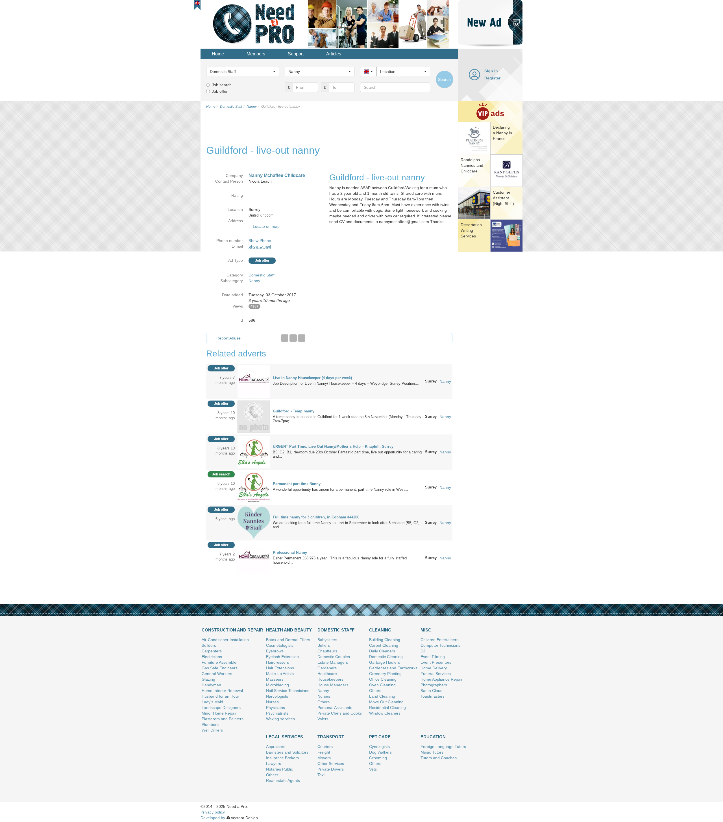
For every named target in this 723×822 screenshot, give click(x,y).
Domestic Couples (333, 656)
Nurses (272, 702)
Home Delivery (434, 668)
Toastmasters (433, 696)
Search (444, 79)
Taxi (321, 775)
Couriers (325, 746)
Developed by (213, 817)
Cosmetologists (279, 645)
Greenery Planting (385, 673)
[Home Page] (254, 23)
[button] (197, 3)
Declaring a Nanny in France (502, 133)
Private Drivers (330, 769)
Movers (324, 758)
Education (433, 736)
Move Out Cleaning (386, 702)
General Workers (217, 673)
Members (256, 53)
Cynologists (379, 746)
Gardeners (327, 668)
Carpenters (212, 651)
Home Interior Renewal (222, 690)
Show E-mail (260, 246)
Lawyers (273, 763)
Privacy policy (213, 812)
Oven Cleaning (382, 685)
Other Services (330, 763)
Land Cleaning (382, 696)
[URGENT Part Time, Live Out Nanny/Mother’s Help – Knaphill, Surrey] (254, 451)
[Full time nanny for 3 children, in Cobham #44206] (254, 522)
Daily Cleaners (382, 651)
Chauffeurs (327, 651)
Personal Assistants (334, 707)
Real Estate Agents (283, 780)
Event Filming (433, 656)
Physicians (275, 707)
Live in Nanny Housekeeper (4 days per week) (312, 378)
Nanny (254, 280)
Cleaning (380, 630)
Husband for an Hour (220, 696)
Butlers (323, 645)
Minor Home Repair (219, 713)
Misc (426, 630)
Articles (333, 53)
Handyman (211, 685)
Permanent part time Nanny (297, 484)
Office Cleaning (383, 679)
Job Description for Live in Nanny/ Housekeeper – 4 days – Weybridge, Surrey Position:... (346, 383)
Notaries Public (279, 769)
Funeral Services (436, 673)
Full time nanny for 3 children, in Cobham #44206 (316, 517)
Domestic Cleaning (386, 656)
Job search (222, 85)
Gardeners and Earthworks (393, 668)
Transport (330, 736)
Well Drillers (212, 730)
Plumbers (210, 724)
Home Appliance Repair (442, 679)
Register (492, 78)
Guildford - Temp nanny (293, 411)
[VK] (301, 338)
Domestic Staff (262, 275)
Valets (322, 719)
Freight (323, 752)
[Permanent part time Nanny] (254, 487)
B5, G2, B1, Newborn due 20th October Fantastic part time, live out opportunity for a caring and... (347, 454)
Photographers (434, 685)
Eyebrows (275, 651)
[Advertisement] (490, 340)
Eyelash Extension (282, 656)
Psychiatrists (277, 713)
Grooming (378, 758)
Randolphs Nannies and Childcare (472, 165)
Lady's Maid (212, 702)
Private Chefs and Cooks (339, 713)
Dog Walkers (380, 752)
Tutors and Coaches (439, 758)
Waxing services (280, 719)
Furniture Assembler (220, 662)
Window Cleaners (384, 713)
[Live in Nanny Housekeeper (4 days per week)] (254, 381)
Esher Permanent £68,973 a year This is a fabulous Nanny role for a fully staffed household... (340, 560)
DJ (423, 651)
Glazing (208, 679)
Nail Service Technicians (287, 690)
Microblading (277, 685)
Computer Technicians (440, 645)
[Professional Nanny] (254, 557)
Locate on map (266, 226)
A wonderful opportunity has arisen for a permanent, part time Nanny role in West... (340, 489)
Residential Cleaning (387, 707)
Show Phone (260, 240)
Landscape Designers (221, 707)
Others (323, 702)
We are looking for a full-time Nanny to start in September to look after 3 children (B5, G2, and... (346, 525)
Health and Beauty (289, 630)
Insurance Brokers (282, 758)
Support (296, 53)
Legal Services (284, 736)
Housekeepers (330, 679)
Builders (209, 645)
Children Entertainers (439, 639)
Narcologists (277, 696)
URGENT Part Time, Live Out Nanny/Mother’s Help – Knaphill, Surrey (333, 446)
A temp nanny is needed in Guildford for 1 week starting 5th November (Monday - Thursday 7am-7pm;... (347, 419)
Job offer (220, 91)
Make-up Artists (280, 673)
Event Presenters (436, 662)
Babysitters (327, 639)
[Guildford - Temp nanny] (254, 416)
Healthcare (327, 673)
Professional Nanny (290, 552)
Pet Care (380, 736)
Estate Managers (332, 662)
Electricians (212, 656)
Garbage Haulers (384, 662)
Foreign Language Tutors (443, 746)
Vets (373, 769)
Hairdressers (277, 662)
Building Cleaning (384, 639)
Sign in (491, 71)
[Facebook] (284, 338)
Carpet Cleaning (383, 645)
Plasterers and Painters (222, 719)
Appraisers (275, 746)
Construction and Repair (232, 630)
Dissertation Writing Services (471, 230)
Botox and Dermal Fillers (288, 639)
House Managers (332, 685)
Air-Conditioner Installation (225, 639)
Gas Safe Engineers (220, 668)
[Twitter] (293, 338)
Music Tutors (432, 752)
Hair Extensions (280, 668)
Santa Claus (431, 690)
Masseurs (275, 679)
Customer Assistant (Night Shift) (503, 198)
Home (218, 53)
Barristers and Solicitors (287, 752)
